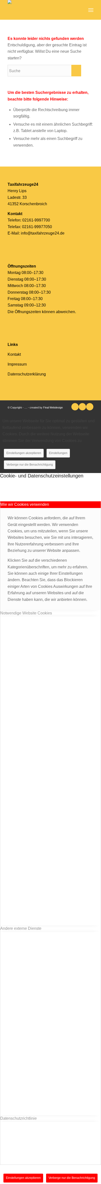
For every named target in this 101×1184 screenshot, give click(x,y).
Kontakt (14, 354)
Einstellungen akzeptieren (23, 453)
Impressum (17, 364)
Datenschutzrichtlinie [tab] (18, 1118)
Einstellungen (58, 453)
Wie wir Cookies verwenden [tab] (24, 504)
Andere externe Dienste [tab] (20, 928)
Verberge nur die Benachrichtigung (29, 464)
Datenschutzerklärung (27, 374)
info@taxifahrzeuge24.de (42, 233)
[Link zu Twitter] (75, 406)
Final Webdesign (53, 407)
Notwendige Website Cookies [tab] (26, 613)
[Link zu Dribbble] (82, 406)
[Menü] (90, 10)
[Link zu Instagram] (89, 406)
